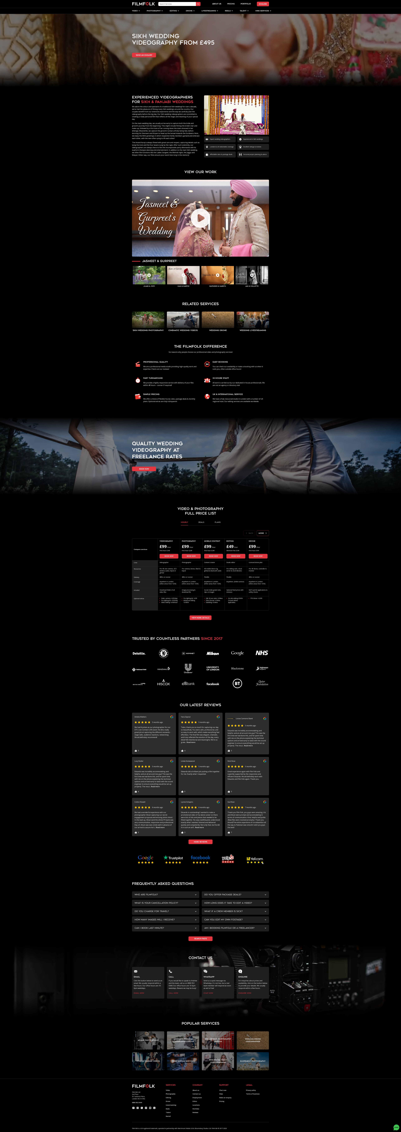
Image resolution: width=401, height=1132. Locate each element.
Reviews (195, 1112)
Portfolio (196, 1109)
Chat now (222, 1090)
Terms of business (253, 1094)
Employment (197, 1098)
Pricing (231, 4)
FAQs (221, 1094)
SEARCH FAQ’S (200, 939)
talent (243, 11)
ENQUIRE (263, 4)
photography (154, 11)
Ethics (195, 1101)
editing (173, 11)
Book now (169, 556)
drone (189, 11)
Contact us (197, 1094)
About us (196, 1090)
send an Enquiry (144, 55)
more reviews (200, 842)
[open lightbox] (200, 218)
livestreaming (209, 11)
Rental (168, 1116)
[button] (135, 11)
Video (168, 1090)
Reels (228, 11)
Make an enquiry (225, 1098)
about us (216, 4)
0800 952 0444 (137, 1103)
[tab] (184, 523)
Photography (170, 1094)
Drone (168, 1101)
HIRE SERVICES (262, 11)
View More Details (200, 618)
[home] (143, 4)
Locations (196, 1105)
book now (144, 469)
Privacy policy (251, 1090)
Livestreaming (171, 1105)
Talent (168, 1112)
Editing (168, 1098)
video (135, 11)
